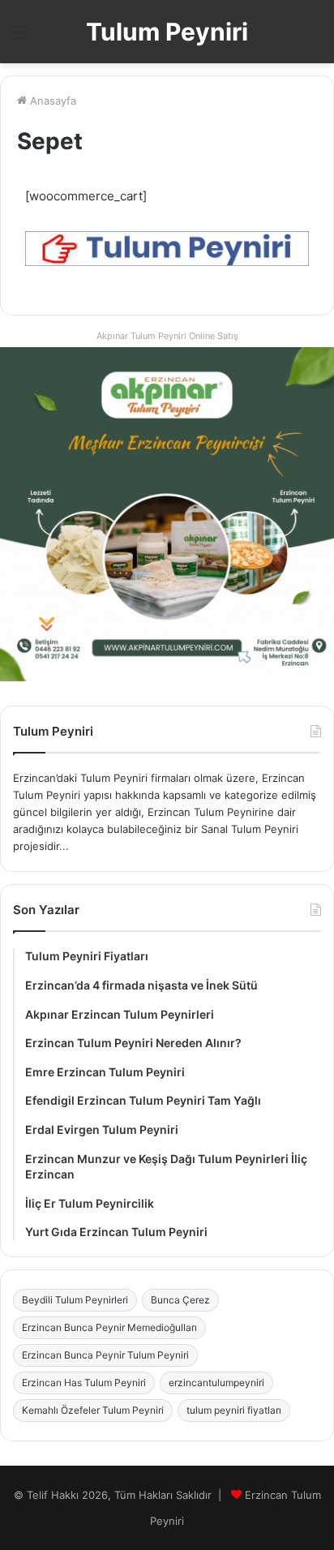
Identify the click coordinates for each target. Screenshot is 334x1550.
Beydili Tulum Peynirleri (75, 1300)
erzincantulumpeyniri (216, 1382)
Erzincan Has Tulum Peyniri (84, 1382)
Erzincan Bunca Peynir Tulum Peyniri (105, 1355)
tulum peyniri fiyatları (233, 1410)
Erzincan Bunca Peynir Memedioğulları (109, 1327)
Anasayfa (51, 100)
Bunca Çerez (180, 1300)
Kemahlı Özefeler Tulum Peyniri (93, 1410)
